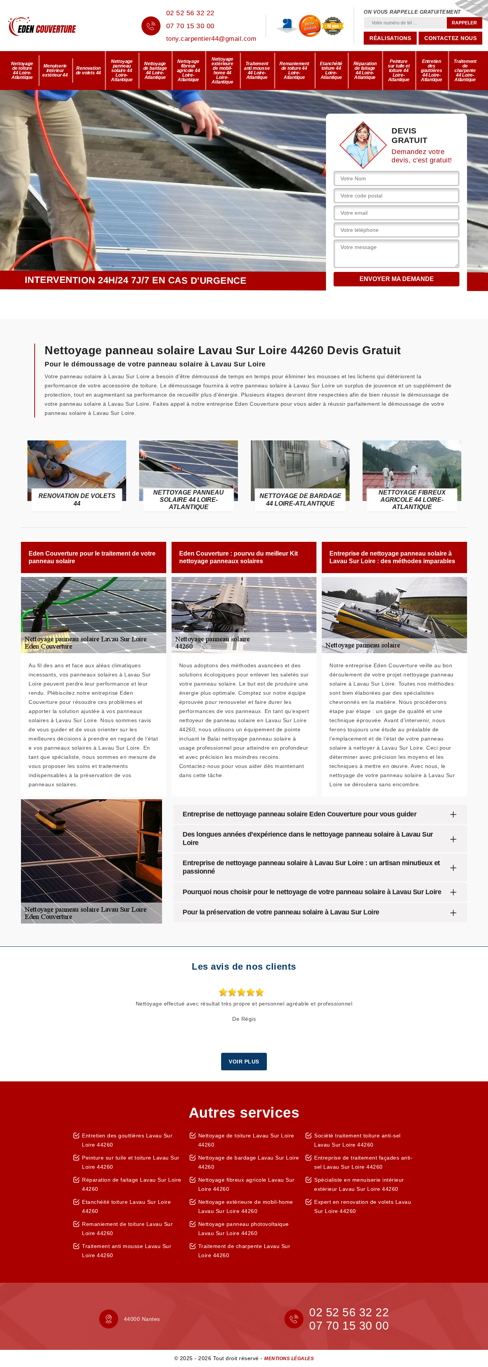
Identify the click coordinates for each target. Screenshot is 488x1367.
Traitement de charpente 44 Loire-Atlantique (465, 70)
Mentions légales (289, 1358)
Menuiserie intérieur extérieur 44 (55, 70)
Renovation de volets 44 (88, 70)
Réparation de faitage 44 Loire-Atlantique (365, 70)
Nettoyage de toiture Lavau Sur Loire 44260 (246, 1140)
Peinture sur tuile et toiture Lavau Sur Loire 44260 (131, 1162)
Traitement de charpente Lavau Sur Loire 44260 (244, 1250)
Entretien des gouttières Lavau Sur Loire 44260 (127, 1140)
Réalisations (390, 38)
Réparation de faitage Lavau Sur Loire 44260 (131, 1184)
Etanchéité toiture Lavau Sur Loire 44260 (126, 1206)
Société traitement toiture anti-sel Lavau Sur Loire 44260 (357, 1140)
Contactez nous (450, 38)
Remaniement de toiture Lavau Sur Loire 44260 (127, 1228)
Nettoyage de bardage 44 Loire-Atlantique (155, 70)
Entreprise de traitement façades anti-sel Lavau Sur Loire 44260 (363, 1162)
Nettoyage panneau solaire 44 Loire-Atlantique (122, 70)
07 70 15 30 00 (190, 26)
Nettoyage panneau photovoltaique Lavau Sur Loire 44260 (243, 1228)
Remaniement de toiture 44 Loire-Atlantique (294, 70)
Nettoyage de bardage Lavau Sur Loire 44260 (248, 1162)
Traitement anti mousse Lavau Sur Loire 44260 (126, 1250)
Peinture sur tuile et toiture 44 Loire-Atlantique (399, 70)
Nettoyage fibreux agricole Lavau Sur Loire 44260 (246, 1184)
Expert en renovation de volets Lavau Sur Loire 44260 (362, 1206)
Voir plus (244, 1062)
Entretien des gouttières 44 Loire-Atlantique (431, 70)
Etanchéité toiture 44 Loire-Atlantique (331, 70)
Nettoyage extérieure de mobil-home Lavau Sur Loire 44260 (245, 1206)
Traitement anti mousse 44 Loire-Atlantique (257, 70)
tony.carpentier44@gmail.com (211, 38)
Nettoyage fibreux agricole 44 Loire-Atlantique (188, 70)
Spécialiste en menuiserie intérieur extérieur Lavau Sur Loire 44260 (359, 1184)
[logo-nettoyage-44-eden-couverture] (53, 26)
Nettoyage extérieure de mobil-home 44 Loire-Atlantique (222, 70)
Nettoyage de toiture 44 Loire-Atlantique (22, 70)
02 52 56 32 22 (190, 13)
